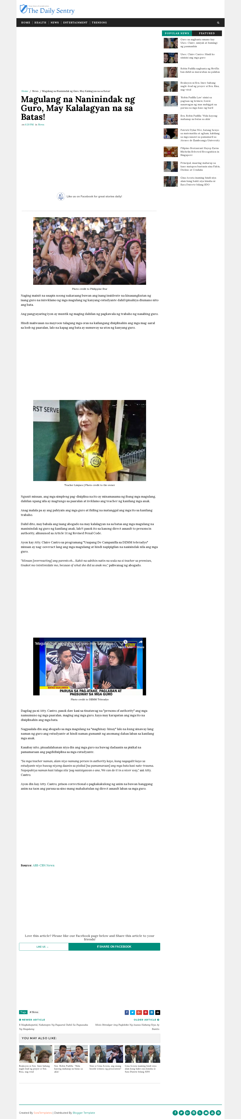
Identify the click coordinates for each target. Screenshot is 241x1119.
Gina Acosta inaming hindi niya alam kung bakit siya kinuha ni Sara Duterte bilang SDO (140, 1069)
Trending (99, 22)
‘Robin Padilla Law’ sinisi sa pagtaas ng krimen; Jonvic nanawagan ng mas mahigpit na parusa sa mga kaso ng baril (198, 102)
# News (34, 1012)
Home (25, 22)
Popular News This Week (177, 34)
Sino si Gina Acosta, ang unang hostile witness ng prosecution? (105, 1067)
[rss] (200, 1112)
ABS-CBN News (43, 865)
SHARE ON (115, 946)
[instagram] (193, 1112)
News (55, 22)
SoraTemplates (43, 1112)
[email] (206, 1112)
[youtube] (212, 1112)
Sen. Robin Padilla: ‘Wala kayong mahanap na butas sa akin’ (68, 1069)
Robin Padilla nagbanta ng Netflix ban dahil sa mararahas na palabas (200, 70)
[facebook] (175, 1112)
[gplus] (187, 1112)
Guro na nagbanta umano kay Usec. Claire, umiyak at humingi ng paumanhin (198, 43)
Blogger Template (84, 1112)
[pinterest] (218, 1112)
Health (40, 22)
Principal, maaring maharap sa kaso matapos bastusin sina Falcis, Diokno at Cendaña (200, 166)
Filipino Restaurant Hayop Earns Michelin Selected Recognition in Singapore (199, 152)
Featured (207, 33)
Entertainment (75, 22)
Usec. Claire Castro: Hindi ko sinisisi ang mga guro (197, 56)
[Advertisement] (89, 59)
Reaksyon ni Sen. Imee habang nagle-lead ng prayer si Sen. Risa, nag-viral (34, 1069)
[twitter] (181, 1112)
